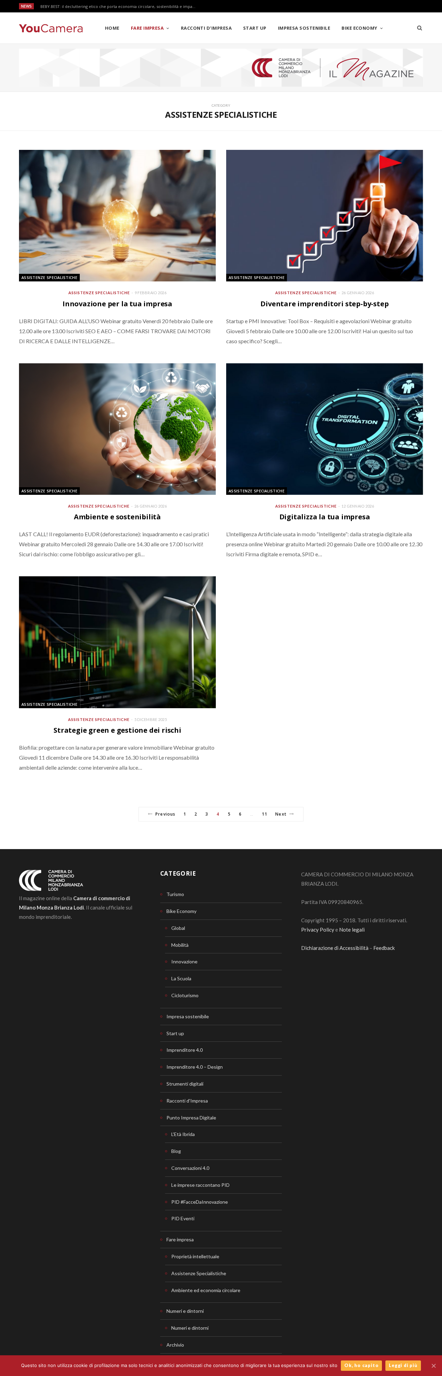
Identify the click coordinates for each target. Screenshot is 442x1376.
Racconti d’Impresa (206, 28)
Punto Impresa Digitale (191, 1117)
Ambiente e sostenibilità (117, 516)
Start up (255, 28)
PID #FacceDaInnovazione (199, 1202)
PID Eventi (182, 1218)
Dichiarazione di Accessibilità (334, 948)
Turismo (175, 894)
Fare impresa (147, 28)
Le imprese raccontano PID (200, 1185)
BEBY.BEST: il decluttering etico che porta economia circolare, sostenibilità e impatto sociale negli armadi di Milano (119, 6)
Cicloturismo (185, 995)
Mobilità (180, 945)
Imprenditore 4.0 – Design (194, 1067)
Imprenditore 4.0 (184, 1050)
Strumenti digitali (184, 1084)
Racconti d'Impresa (187, 1101)
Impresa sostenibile (304, 28)
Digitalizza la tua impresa (324, 516)
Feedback (384, 948)
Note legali (352, 929)
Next (280, 814)
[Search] (419, 28)
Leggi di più (403, 1365)
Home (112, 28)
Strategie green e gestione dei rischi (117, 730)
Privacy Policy (317, 929)
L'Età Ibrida (183, 1134)
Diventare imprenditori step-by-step (324, 303)
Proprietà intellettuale (195, 1256)
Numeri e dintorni (185, 1311)
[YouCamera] (51, 28)
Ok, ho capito (361, 1365)
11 (264, 814)
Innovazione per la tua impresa (117, 303)
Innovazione (184, 961)
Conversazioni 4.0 (190, 1168)
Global (178, 928)
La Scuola (181, 978)
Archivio (175, 1345)
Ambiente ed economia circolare (205, 1290)
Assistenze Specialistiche (49, 277)
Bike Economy (359, 28)
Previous (165, 814)
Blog (176, 1151)
